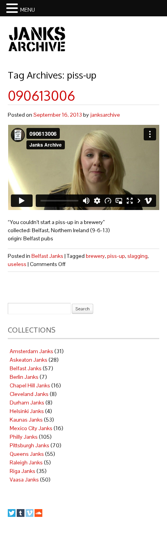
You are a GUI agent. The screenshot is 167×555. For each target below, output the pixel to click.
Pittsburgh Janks (29, 445)
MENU (27, 9)
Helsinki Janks (27, 411)
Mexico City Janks (31, 428)
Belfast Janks (47, 255)
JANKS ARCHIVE (37, 39)
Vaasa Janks (24, 479)
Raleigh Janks (26, 462)
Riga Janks (22, 470)
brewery (95, 255)
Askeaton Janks (28, 359)
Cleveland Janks (29, 393)
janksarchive (105, 114)
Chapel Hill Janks (30, 385)
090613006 (41, 95)
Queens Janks (27, 453)
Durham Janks (27, 402)
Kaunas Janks (26, 419)
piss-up (116, 255)
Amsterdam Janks (31, 351)
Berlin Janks (24, 376)
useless (17, 264)
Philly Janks (24, 436)
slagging (137, 255)
